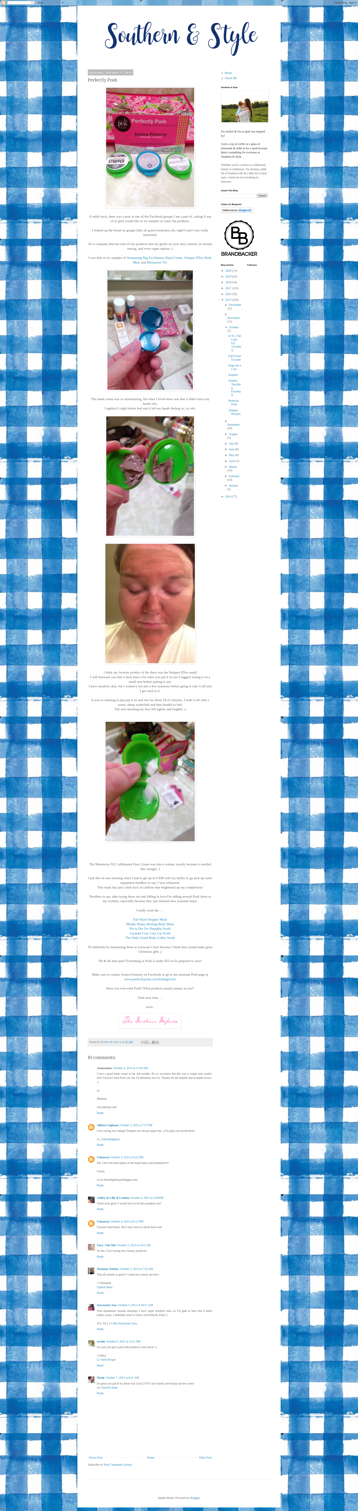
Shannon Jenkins (108, 1268)
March (233, 466)
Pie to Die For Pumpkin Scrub (150, 928)
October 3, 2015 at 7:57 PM (136, 1125)
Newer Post (96, 1457)
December (235, 304)
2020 (228, 270)
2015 (228, 299)
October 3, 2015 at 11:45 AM (130, 1068)
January (233, 485)
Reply (100, 1112)
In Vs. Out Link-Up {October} (234, 343)
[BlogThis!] (146, 1042)
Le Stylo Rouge (106, 1359)
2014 (228, 496)
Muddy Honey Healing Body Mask (150, 924)
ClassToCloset (109, 1387)
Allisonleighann (110, 1139)
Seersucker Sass (107, 1305)
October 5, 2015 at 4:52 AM (133, 1245)
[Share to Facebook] (154, 1042)
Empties (233, 374)
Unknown (103, 1157)
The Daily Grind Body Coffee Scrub (150, 938)
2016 (228, 294)
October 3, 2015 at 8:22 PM (127, 1157)
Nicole (101, 1377)
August (233, 434)
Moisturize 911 (157, 262)
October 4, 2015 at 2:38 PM (147, 1197)
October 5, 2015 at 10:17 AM (135, 1305)
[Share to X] (150, 1042)
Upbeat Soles (104, 1287)
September (233, 424)
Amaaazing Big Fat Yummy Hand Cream (154, 258)
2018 (228, 282)
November (233, 317)
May (232, 455)
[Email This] (143, 1042)
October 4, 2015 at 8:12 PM (127, 1221)
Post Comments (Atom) (118, 1464)
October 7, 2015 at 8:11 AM (122, 1377)
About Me (231, 78)
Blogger (195, 1497)
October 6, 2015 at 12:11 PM (123, 1341)
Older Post (205, 1457)
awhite (101, 1341)
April (232, 461)
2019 (228, 276)
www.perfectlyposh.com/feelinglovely (150, 979)
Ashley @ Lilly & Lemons (113, 1197)
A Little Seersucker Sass (123, 1323)
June (232, 449)
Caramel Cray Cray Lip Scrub (150, 933)
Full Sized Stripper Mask (150, 919)
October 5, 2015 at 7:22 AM (136, 1268)
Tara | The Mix (106, 1245)
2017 (228, 288)
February (234, 476)
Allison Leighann (107, 1125)
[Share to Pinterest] (157, 1042)
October (233, 327)
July (232, 443)
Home (150, 1457)
